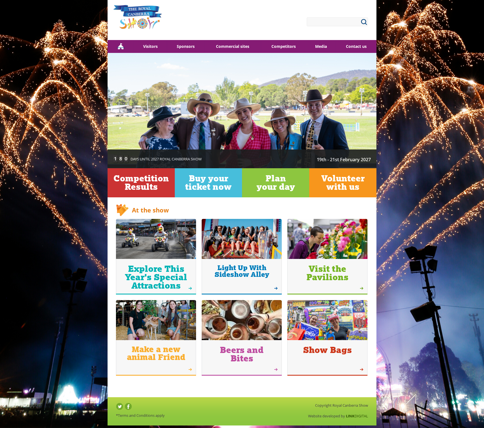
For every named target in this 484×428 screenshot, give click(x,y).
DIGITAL (357, 415)
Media (321, 46)
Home (121, 46)
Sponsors (186, 46)
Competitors (283, 46)
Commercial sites (232, 46)
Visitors (150, 46)
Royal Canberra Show (137, 19)
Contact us (356, 46)
